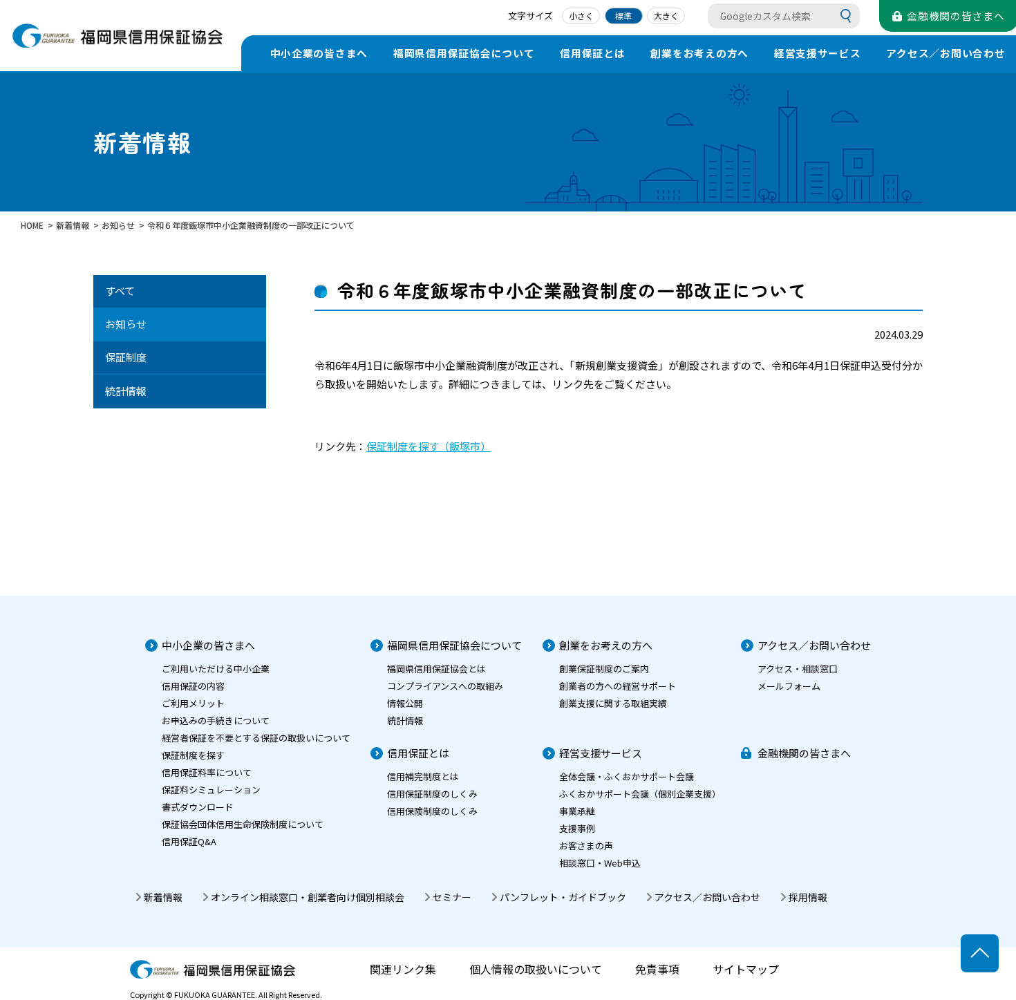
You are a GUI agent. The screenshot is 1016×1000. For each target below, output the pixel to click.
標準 (623, 15)
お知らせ (126, 324)
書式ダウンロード (198, 806)
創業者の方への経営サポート (617, 685)
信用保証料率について (207, 772)
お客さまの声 (586, 845)
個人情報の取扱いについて (535, 968)
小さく (581, 15)
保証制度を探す (193, 755)
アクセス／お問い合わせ (814, 645)
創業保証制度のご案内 (604, 668)
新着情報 (163, 897)
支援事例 (577, 828)
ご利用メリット (193, 703)
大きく (666, 15)
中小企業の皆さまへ (319, 53)
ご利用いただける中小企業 (216, 668)
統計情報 (126, 391)
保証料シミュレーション (211, 789)
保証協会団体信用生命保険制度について (242, 824)
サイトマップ (746, 968)
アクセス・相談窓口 (798, 668)
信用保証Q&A (189, 841)
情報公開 (405, 703)
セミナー (452, 897)
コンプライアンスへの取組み (445, 685)
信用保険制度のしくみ (432, 811)
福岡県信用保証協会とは (436, 668)
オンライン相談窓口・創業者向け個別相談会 (307, 897)
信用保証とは (592, 53)
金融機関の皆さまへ (804, 753)
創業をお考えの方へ (699, 53)
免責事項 (657, 968)
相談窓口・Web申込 (600, 862)
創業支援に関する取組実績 (613, 703)
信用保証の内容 (193, 685)
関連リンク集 (403, 968)
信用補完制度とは (423, 776)
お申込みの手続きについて (216, 720)
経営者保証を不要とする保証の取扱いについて (256, 737)
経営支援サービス (817, 53)
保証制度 (126, 357)
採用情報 (808, 897)
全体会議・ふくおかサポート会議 (626, 776)
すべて (120, 290)
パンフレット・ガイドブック (563, 897)
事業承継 (577, 811)
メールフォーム (789, 685)
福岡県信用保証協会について (464, 53)
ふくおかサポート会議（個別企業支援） (640, 793)
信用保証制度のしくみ (432, 793)
